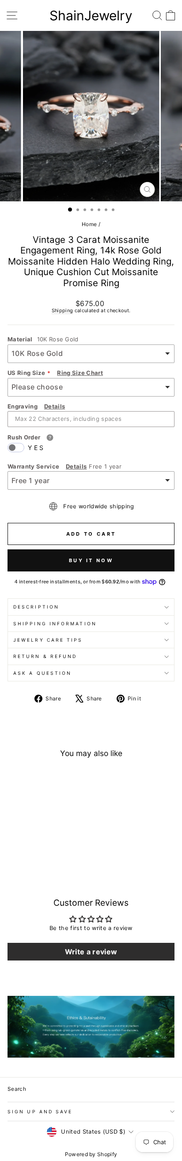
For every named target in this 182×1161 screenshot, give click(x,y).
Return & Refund (45, 656)
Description (36, 606)
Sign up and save (40, 1111)
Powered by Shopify (91, 1154)
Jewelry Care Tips (48, 640)
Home (89, 224)
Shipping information (55, 623)
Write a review (91, 951)
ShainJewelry (91, 15)
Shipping (62, 310)
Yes (36, 447)
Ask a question (42, 673)
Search (17, 1088)
